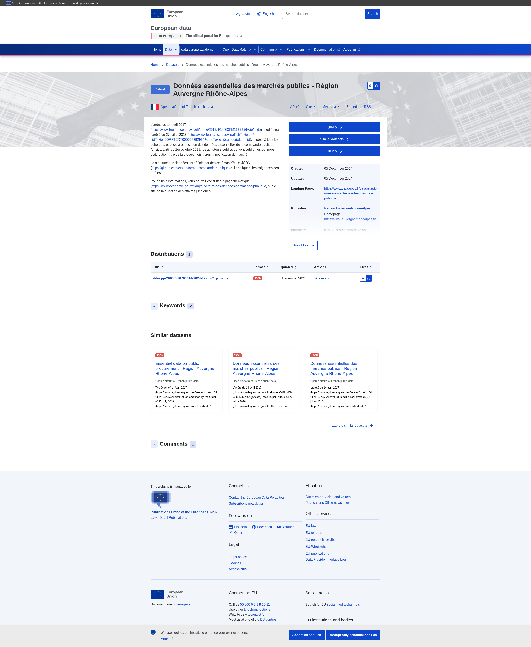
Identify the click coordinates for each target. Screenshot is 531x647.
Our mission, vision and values (328, 497)
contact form (259, 614)
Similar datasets (332, 139)
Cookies (235, 563)
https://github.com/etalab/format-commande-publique (190, 168)
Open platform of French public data (187, 107)
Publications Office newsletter (327, 502)
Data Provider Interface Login (327, 559)
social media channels (343, 604)
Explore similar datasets (353, 425)
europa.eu (184, 604)
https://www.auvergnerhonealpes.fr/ (350, 219)
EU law (311, 525)
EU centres (268, 619)
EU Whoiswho (316, 546)
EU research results (320, 539)
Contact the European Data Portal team (257, 497)
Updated (286, 267)
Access (320, 278)
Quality (332, 127)
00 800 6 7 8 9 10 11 (255, 604)
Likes (364, 267)
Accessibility (238, 569)
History (332, 151)
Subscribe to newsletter (246, 503)
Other (238, 532)
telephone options (257, 609)
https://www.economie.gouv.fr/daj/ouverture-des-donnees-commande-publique (209, 186)
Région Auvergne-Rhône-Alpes (347, 208)
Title (156, 267)
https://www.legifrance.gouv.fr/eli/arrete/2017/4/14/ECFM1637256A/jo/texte (206, 129)
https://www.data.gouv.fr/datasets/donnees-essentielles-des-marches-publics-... (350, 193)
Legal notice (238, 557)
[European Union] (187, 594)
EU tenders (314, 532)
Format (259, 267)
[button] (84, 3)
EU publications (317, 553)
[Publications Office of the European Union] (187, 498)
